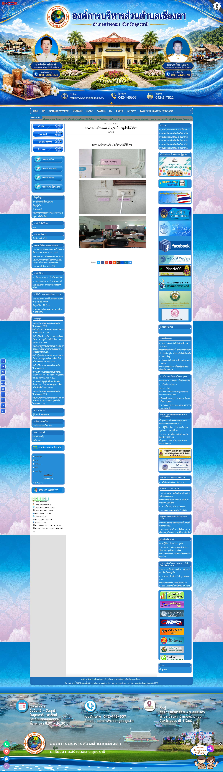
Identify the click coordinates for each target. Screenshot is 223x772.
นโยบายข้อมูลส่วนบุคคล (120, 683)
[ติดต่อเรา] (3, 388)
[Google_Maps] (6, 751)
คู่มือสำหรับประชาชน (41, 414)
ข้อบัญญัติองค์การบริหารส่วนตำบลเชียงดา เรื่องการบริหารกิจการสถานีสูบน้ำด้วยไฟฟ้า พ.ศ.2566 (48, 401)
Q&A (34, 227)
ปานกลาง (38, 464)
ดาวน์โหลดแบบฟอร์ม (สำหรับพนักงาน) (47, 281)
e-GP (3, 383)
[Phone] (6, 744)
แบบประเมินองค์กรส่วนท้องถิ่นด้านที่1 (173, 148)
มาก (36, 460)
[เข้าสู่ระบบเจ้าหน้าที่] (3, 394)
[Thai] (12, 3)
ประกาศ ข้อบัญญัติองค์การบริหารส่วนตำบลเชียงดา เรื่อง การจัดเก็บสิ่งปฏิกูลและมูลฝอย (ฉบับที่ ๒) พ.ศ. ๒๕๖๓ (48, 375)
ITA (43, 111)
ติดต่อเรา (89, 111)
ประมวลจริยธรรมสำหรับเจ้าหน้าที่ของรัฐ (174, 380)
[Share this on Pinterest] (110, 262)
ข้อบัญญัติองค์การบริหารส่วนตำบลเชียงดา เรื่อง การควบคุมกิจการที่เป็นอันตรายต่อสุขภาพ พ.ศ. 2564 (48, 339)
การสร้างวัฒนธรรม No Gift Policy (172, 506)
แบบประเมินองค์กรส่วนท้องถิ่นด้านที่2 (173, 144)
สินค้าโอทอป (37, 440)
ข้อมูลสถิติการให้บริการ (41, 305)
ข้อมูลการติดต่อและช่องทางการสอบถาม (48, 213)
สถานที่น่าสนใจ (38, 436)
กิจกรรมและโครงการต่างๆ (59, 111)
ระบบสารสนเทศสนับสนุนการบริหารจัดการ (156, 111)
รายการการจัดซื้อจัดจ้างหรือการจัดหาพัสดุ (175, 350)
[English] (6, 3)
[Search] (191, 110)
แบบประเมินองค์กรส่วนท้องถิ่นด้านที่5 (173, 133)
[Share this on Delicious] (130, 262)
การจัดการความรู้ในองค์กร (42, 425)
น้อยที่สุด (38, 471)
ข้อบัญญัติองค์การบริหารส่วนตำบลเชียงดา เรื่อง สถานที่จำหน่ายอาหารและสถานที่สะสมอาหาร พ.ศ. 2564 (48, 349)
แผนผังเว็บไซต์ (148, 683)
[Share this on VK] (118, 262)
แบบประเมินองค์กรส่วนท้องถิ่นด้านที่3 (173, 140)
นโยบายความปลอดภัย (102, 683)
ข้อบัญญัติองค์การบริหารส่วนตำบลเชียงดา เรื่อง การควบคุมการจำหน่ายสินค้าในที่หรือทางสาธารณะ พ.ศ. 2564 (48, 358)
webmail (101, 111)
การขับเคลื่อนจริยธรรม (168, 384)
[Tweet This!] (98, 262)
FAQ (156, 683)
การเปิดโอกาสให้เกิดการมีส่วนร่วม (172, 482)
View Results (48, 478)
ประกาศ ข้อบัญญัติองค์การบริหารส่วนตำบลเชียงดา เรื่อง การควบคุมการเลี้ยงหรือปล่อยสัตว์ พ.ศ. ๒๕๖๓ (47, 384)
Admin (112, 132)
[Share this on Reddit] (114, 262)
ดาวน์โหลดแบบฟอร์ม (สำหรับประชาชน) (48, 277)
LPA (110, 111)
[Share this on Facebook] (102, 262)
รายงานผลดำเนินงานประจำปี (44, 266)
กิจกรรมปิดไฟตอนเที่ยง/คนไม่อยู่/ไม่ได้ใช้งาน (111, 128)
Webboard (78, 111)
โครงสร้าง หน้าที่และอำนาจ (43, 202)
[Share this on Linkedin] (126, 262)
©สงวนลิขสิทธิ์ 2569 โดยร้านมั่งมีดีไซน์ (79, 683)
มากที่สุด (38, 456)
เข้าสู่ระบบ (163, 669)
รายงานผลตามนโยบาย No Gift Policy (173, 510)
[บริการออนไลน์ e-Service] (3, 372)
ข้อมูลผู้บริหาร (38, 205)
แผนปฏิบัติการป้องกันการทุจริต (171, 543)
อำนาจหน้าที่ (37, 209)
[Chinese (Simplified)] (3, 3)
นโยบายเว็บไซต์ (136, 683)
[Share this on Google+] (106, 262)
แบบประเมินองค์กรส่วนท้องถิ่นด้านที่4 (173, 137)
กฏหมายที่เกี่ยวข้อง (40, 216)
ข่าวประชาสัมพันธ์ (111, 124)
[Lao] (9, 3)
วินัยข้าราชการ (165, 388)
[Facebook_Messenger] (6, 759)
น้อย (36, 467)
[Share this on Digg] (122, 262)
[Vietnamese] (15, 3)
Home (35, 111)
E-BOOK (119, 111)
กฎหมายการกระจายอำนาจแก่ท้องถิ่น (173, 129)
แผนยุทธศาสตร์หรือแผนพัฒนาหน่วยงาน (48, 256)
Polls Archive (38, 482)
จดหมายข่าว (131, 111)
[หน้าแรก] (3, 366)
